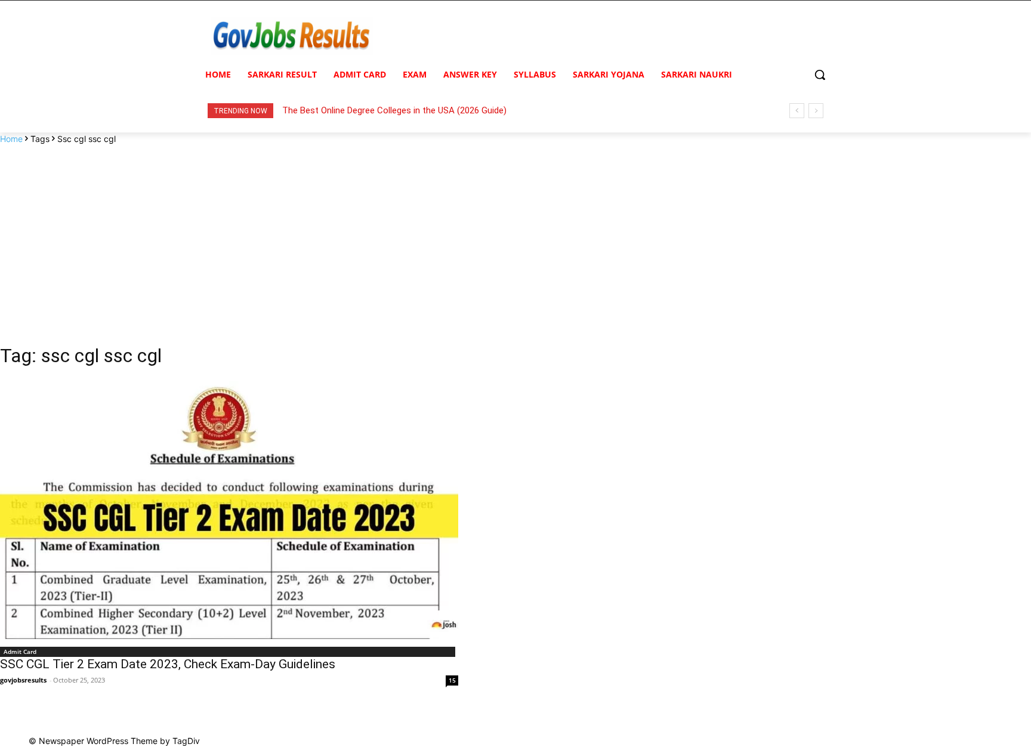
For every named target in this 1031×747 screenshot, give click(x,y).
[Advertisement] (515, 234)
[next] (815, 110)
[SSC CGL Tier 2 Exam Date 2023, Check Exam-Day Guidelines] (229, 510)
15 (452, 680)
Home (11, 139)
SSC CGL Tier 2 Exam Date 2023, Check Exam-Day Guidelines (167, 664)
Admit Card (20, 651)
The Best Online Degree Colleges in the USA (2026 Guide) (394, 110)
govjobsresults (23, 679)
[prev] (796, 110)
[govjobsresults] (292, 36)
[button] (819, 74)
